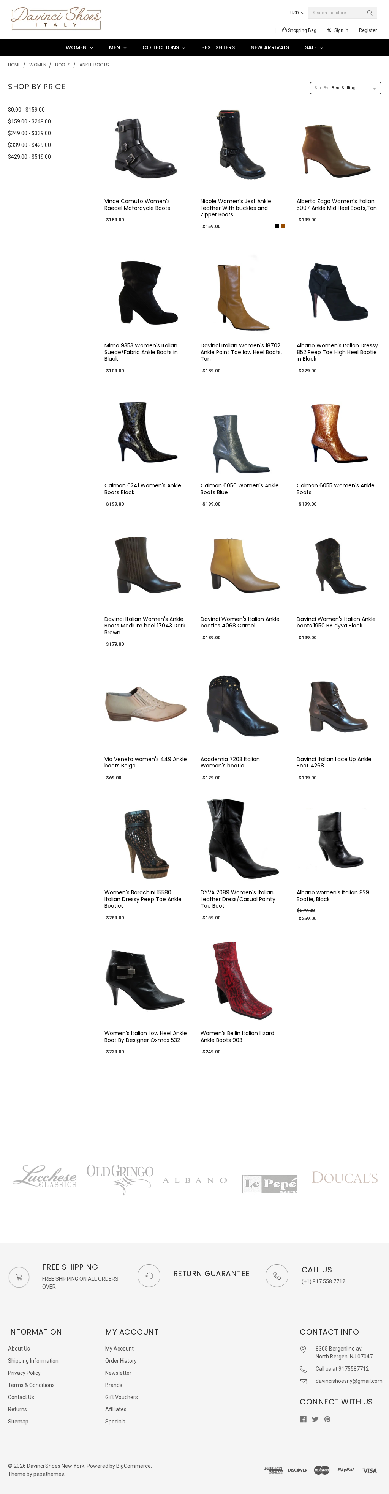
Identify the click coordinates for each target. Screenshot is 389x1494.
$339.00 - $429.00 (29, 145)
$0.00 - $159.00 (26, 110)
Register (368, 30)
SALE (311, 47)
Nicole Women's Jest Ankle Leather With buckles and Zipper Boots (236, 207)
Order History (121, 1361)
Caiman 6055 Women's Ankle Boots (336, 489)
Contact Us (21, 1397)
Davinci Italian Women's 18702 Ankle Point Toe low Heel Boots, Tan (241, 352)
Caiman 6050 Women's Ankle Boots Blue (240, 489)
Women (77, 47)
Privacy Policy (24, 1373)
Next (381, 1188)
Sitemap (18, 1421)
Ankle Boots (94, 64)
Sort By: (322, 87)
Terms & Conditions (31, 1385)
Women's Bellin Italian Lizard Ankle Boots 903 (237, 1036)
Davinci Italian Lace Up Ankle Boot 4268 (334, 762)
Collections (161, 47)
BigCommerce (133, 1466)
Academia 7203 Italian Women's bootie (230, 762)
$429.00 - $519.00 (29, 157)
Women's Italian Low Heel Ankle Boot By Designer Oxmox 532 (145, 1036)
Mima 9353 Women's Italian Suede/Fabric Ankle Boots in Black (141, 352)
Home (14, 64)
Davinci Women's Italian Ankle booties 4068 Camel (240, 622)
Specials (115, 1421)
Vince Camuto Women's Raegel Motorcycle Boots (137, 204)
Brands (113, 1385)
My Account (119, 1349)
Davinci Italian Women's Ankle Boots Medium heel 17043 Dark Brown (144, 625)
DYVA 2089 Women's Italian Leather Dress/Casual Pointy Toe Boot (238, 899)
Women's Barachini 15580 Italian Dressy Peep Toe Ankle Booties (143, 899)
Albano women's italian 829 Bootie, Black (333, 896)
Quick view (146, 184)
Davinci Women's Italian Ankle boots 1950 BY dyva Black (336, 622)
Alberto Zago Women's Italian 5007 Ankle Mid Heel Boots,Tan (337, 204)
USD (295, 13)
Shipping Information (33, 1361)
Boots (63, 64)
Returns (17, 1409)
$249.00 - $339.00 (29, 133)
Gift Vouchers (121, 1397)
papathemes (48, 1474)
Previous (8, 1188)
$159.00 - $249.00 (29, 121)
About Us (19, 1349)
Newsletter (118, 1373)
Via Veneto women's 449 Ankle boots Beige (145, 762)
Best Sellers (218, 47)
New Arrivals (270, 47)
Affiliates (116, 1409)
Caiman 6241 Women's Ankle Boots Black (142, 489)
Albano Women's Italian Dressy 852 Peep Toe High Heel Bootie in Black (337, 352)
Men (115, 47)
